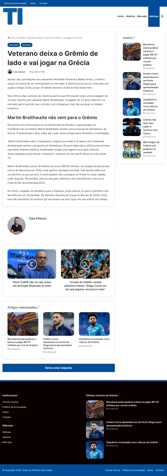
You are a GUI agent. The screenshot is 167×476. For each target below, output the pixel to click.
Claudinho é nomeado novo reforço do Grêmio (132, 442)
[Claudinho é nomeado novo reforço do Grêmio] (94, 324)
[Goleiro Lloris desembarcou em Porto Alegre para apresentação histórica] (58, 324)
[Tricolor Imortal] (12, 16)
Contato (43, 3)
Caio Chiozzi (19, 72)
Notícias (154, 16)
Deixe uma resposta (58, 367)
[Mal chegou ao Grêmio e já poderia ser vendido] (132, 149)
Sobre (33, 3)
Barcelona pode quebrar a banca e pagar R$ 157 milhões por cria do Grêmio (23, 342)
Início (121, 16)
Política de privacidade (15, 3)
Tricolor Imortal (10, 402)
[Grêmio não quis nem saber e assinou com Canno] (132, 127)
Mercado (142, 16)
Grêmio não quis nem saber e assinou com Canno (150, 126)
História (130, 16)
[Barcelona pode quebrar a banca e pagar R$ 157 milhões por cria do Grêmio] (23, 324)
